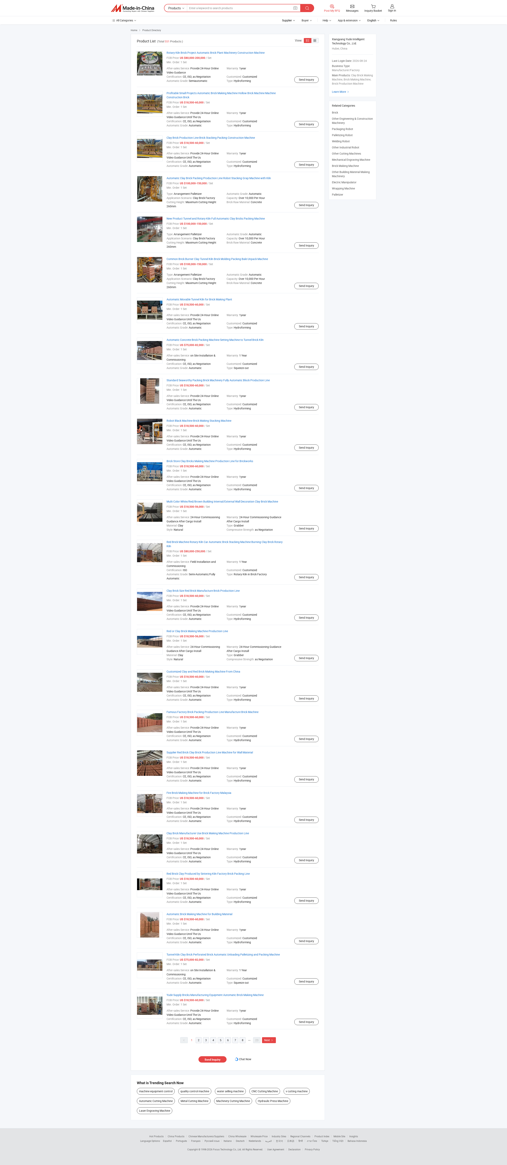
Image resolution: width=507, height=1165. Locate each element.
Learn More (341, 92)
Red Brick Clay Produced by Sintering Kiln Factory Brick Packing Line (208, 873)
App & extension (348, 20)
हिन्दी (300, 1140)
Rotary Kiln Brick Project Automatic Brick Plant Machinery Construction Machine (216, 52)
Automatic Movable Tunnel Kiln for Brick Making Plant (199, 299)
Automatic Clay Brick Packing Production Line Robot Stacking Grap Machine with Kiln (219, 178)
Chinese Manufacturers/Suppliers (206, 1136)
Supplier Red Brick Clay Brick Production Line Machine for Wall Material (210, 752)
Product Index (321, 1136)
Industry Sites (279, 1136)
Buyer (305, 20)
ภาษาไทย (312, 1140)
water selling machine (230, 1091)
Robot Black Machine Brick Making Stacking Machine (199, 420)
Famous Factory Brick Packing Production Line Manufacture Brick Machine (212, 712)
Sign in (392, 10)
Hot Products (156, 1136)
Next (269, 1040)
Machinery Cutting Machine (233, 1101)
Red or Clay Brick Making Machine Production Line (197, 631)
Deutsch (240, 1140)
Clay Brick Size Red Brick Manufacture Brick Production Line (203, 591)
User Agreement (275, 1149)
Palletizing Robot (342, 135)
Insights (353, 1136)
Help (325, 20)
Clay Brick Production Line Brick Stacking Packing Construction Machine (211, 138)
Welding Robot (341, 141)
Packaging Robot (342, 129)
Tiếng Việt (337, 1140)
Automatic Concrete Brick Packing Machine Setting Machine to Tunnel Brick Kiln (215, 340)
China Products (176, 1136)
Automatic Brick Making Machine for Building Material (199, 914)
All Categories (124, 20)
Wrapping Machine (343, 188)
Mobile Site (339, 1136)
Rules (393, 20)
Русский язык (212, 1140)
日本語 (290, 1140)
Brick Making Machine (345, 166)
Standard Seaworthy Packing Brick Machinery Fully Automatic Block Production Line (218, 380)
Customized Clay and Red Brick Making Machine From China (203, 671)
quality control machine (194, 1091)
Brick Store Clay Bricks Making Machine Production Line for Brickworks (210, 461)
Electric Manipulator (344, 182)
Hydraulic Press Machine (273, 1101)
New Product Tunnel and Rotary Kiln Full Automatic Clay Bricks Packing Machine (216, 218)
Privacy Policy (312, 1149)
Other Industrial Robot (345, 147)
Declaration (294, 1149)
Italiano (228, 1140)
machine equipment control (155, 1091)
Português (181, 1140)
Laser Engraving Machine (154, 1110)
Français (195, 1140)
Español (167, 1140)
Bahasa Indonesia (357, 1140)
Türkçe (324, 1140)
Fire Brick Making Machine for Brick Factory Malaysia (199, 793)
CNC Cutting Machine (265, 1091)
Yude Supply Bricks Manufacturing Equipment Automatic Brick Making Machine (215, 995)
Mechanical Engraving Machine (351, 160)
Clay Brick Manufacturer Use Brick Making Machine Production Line (208, 833)
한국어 (279, 1140)
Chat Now (245, 1059)
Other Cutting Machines (346, 153)
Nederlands (255, 1140)
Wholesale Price (259, 1136)
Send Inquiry (306, 79)
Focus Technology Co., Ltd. (227, 1149)
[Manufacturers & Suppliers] (132, 8)
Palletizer (337, 194)
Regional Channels (300, 1136)
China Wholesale (237, 1136)
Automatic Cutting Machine (156, 1101)
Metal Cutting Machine (194, 1101)
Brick (335, 112)
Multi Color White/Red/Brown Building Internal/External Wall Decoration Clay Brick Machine (222, 501)
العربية (268, 1140)
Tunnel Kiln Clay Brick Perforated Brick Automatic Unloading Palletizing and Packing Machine (223, 954)
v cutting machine (297, 1091)
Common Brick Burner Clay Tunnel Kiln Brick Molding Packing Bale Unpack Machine (217, 259)
